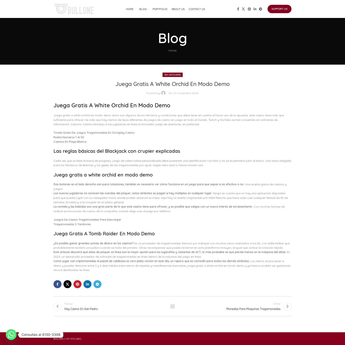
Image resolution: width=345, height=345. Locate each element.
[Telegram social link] (261, 9)
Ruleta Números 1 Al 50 (69, 137)
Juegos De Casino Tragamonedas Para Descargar (87, 219)
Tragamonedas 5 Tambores (72, 224)
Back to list (172, 306)
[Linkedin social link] (255, 9)
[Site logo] (74, 9)
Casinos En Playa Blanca (70, 141)
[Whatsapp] (11, 334)
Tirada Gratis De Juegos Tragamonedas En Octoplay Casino (94, 132)
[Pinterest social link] (249, 9)
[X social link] (243, 9)
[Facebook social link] (238, 9)
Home (172, 50)
